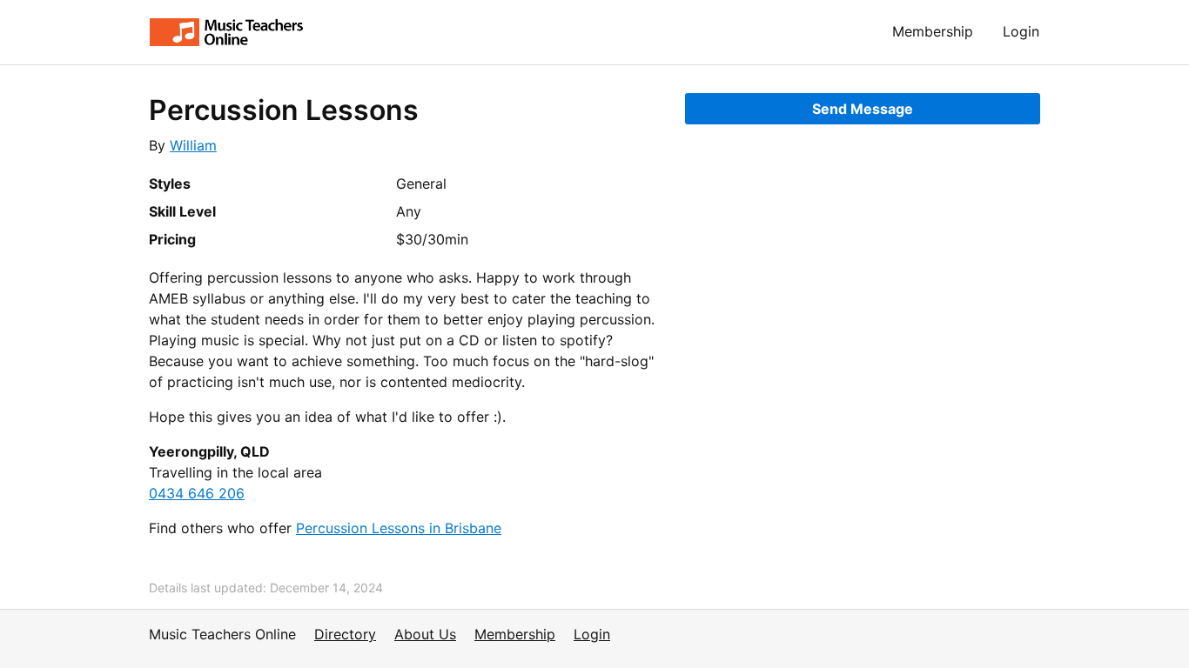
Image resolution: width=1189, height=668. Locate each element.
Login (1021, 31)
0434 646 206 (197, 493)
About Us (425, 634)
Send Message (862, 108)
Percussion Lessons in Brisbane (398, 528)
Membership (932, 31)
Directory (345, 634)
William (193, 145)
